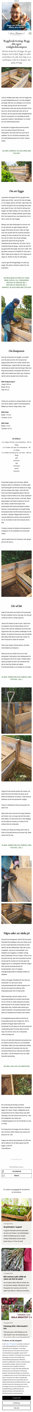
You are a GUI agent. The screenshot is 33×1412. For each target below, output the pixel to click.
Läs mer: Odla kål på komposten (16, 1066)
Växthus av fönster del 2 (16, 285)
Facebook (16, 1171)
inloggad (16, 1189)
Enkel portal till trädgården (16, 280)
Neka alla (16, 1408)
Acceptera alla (16, 1398)
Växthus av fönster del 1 (16, 282)
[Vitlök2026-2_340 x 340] (16, 17)
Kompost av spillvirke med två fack (16, 287)
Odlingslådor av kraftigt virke (16, 278)
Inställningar (16, 1403)
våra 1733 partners (11, 1344)
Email (17, 1176)
